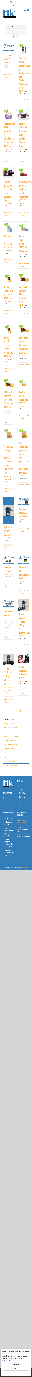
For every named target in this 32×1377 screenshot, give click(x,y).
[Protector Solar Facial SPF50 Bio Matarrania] (23, 227)
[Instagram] (6, 798)
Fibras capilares (9, 753)
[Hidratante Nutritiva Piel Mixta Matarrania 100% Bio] (23, 328)
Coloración (7, 732)
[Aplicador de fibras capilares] (8, 510)
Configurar (16, 1373)
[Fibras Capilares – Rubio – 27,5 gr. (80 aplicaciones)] (23, 605)
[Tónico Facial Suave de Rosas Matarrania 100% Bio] (8, 328)
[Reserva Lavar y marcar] (8, 47)
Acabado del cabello (10, 723)
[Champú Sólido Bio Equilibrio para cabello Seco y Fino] (23, 114)
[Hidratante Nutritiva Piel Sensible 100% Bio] (23, 278)
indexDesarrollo (23, 867)
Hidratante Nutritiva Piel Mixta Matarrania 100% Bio (23, 345)
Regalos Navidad (9, 761)
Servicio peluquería (10, 765)
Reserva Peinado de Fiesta (23, 513)
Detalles (11, 74)
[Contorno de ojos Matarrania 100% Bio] (23, 383)
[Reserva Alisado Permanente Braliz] (23, 560)
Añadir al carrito (6, 76)
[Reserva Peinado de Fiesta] (23, 501)
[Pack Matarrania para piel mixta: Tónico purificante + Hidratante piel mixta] (23, 433)
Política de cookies (7, 1360)
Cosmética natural (10, 740)
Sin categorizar (9, 770)
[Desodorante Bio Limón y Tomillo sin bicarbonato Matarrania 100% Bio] (8, 114)
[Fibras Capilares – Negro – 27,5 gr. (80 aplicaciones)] (8, 659)
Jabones (6, 757)
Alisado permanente (11, 727)
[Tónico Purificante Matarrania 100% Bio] (8, 278)
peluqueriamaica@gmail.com (20, 2)
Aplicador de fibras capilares (8, 531)
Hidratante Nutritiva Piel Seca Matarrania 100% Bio (8, 400)
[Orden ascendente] (25, 27)
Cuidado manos (9, 749)
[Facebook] (3, 798)
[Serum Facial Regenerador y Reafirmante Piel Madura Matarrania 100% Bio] (23, 49)
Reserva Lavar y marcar (7, 59)
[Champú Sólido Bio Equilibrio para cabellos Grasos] (8, 172)
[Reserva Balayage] (8, 560)
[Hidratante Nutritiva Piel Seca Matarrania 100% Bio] (8, 383)
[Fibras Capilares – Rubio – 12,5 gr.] (23, 658)
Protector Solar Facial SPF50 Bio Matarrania (23, 244)
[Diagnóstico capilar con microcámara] (8, 603)
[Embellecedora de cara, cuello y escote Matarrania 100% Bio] (23, 172)
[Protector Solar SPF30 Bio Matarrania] (8, 227)
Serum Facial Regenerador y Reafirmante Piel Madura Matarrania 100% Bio (24, 73)
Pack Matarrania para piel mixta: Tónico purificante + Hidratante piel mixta (23, 458)
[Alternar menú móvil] (28, 10)
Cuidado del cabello (10, 744)
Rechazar (16, 1369)
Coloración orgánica (11, 736)
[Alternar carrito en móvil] (25, 10)
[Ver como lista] (17, 36)
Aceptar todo (16, 1364)
